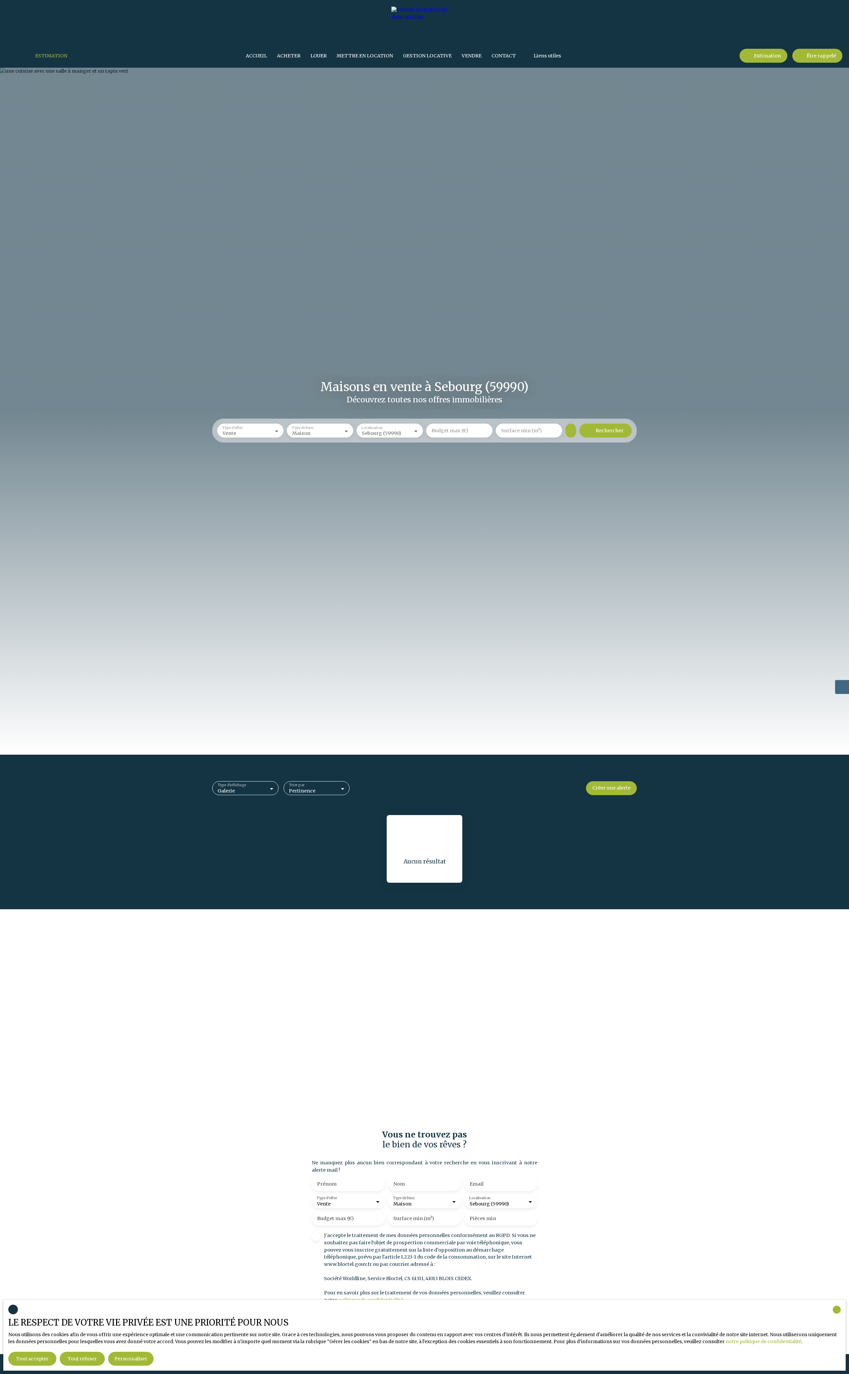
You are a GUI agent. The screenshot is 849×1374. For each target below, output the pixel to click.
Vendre (472, 56)
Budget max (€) (449, 431)
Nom (399, 1184)
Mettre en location (365, 56)
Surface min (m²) (521, 431)
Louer (318, 56)
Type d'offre (232, 428)
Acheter (288, 56)
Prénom (327, 1184)
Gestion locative (427, 56)
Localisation (372, 428)
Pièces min (483, 1218)
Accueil (256, 56)
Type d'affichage (232, 785)
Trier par (296, 785)
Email (477, 1184)
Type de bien (302, 428)
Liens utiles (547, 56)
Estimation (51, 56)
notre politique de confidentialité (763, 1341)
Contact (503, 56)
